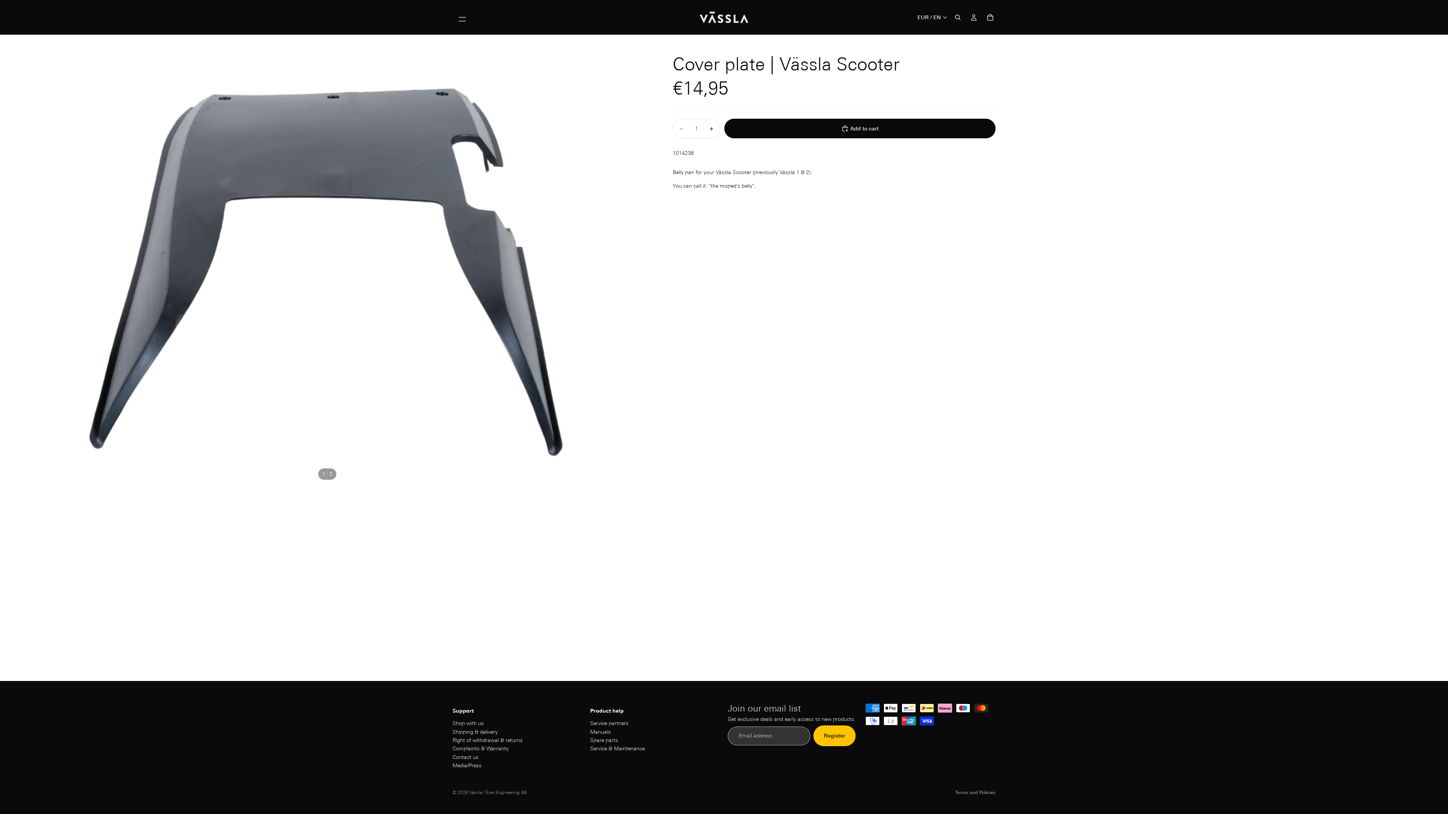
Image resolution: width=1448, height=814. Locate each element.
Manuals (600, 732)
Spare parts (604, 740)
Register (834, 736)
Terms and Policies (975, 792)
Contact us (465, 757)
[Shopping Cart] (990, 17)
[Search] (957, 17)
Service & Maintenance (617, 749)
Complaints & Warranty (480, 749)
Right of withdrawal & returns (487, 740)
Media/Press (467, 765)
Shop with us (468, 723)
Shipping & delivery (475, 732)
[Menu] (462, 17)
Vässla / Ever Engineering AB (498, 792)
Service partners (609, 723)
